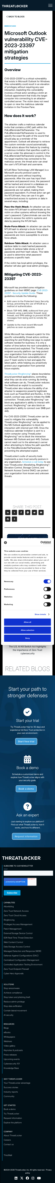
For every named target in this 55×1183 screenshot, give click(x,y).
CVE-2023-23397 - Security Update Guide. (26, 292)
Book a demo (26, 788)
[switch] (47, 589)
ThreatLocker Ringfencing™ (17, 373)
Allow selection (27, 630)
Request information (26, 836)
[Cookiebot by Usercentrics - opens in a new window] (40, 542)
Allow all (27, 622)
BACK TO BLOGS (15, 16)
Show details (40, 614)
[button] (50, 6)
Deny (27, 638)
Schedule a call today (32, 461)
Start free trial (26, 741)
